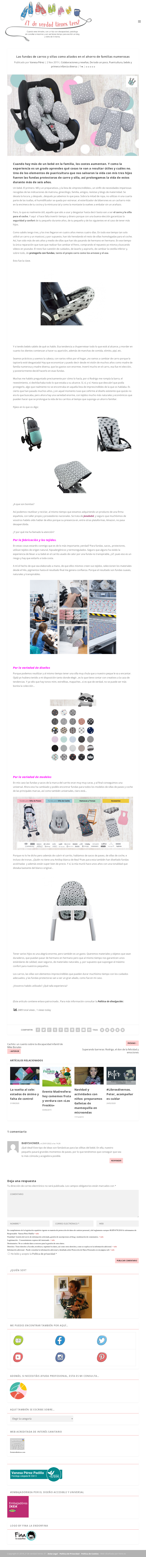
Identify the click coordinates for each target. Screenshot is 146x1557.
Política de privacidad (44, 1253)
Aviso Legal (53, 1553)
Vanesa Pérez (37, 62)
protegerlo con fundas (41, 253)
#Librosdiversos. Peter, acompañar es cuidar (120, 1094)
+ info (36, 1234)
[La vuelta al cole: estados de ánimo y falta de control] (24, 1075)
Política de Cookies (90, 1553)
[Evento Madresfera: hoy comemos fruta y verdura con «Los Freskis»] (57, 1076)
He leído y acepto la (34, 1253)
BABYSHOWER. (31, 1143)
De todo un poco (99, 62)
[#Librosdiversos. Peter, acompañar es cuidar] (121, 1075)
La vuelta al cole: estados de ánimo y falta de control (24, 1094)
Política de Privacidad (69, 1553)
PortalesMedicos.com (17, 1452)
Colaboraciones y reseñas (75, 62)
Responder (116, 1160)
